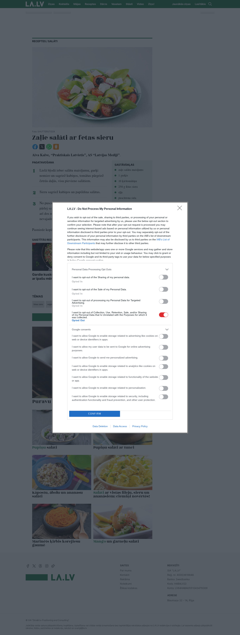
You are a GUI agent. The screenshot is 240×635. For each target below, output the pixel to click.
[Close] (180, 209)
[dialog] (120, 317)
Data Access (120, 426)
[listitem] (120, 269)
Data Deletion (100, 426)
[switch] (163, 277)
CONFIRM (94, 413)
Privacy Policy (140, 426)
